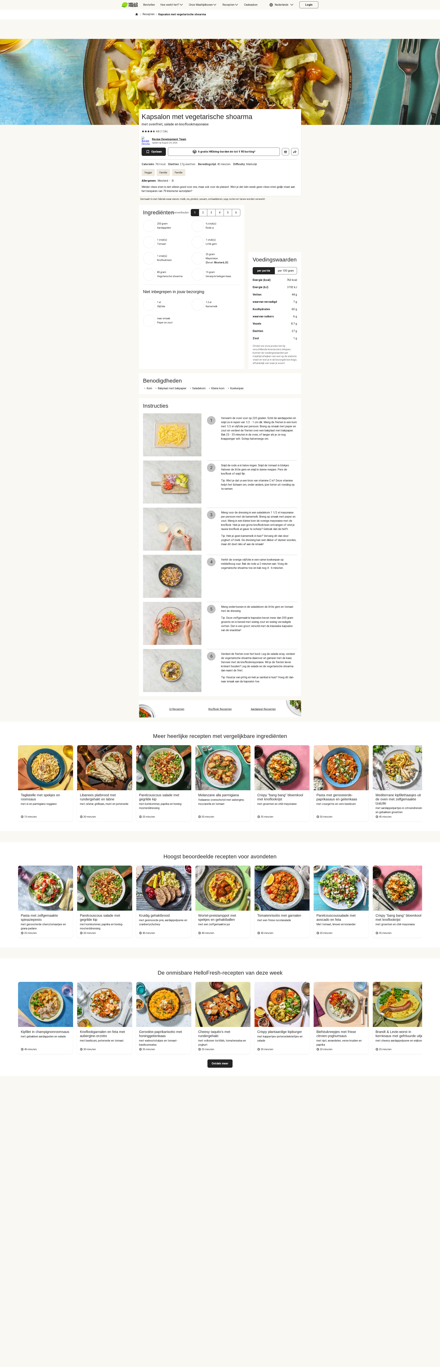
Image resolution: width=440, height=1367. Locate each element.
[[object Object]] (285, 151)
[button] (282, 5)
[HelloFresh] (130, 4)
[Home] (137, 14)
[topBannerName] (220, 29)
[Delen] (294, 151)
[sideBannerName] (275, 226)
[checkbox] (143, 131)
